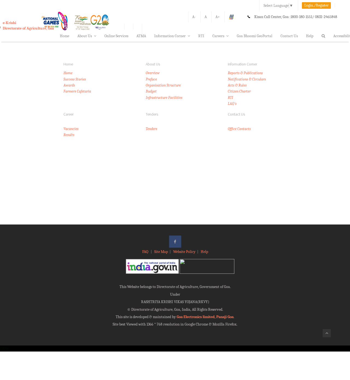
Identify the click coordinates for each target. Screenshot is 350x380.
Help (309, 36)
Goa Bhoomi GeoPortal (254, 36)
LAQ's (232, 103)
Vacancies (70, 128)
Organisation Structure (163, 85)
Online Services (116, 36)
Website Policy (184, 251)
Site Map (161, 251)
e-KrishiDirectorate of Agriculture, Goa (28, 26)
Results (68, 135)
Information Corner (170, 36)
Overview (153, 73)
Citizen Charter (239, 91)
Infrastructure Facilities (164, 97)
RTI (201, 36)
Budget (151, 91)
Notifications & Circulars (247, 79)
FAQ (145, 251)
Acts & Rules (237, 85)
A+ (217, 17)
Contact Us (289, 36)
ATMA (141, 36)
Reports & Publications (245, 73)
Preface (151, 79)
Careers (218, 36)
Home (64, 36)
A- (194, 17)
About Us (84, 36)
